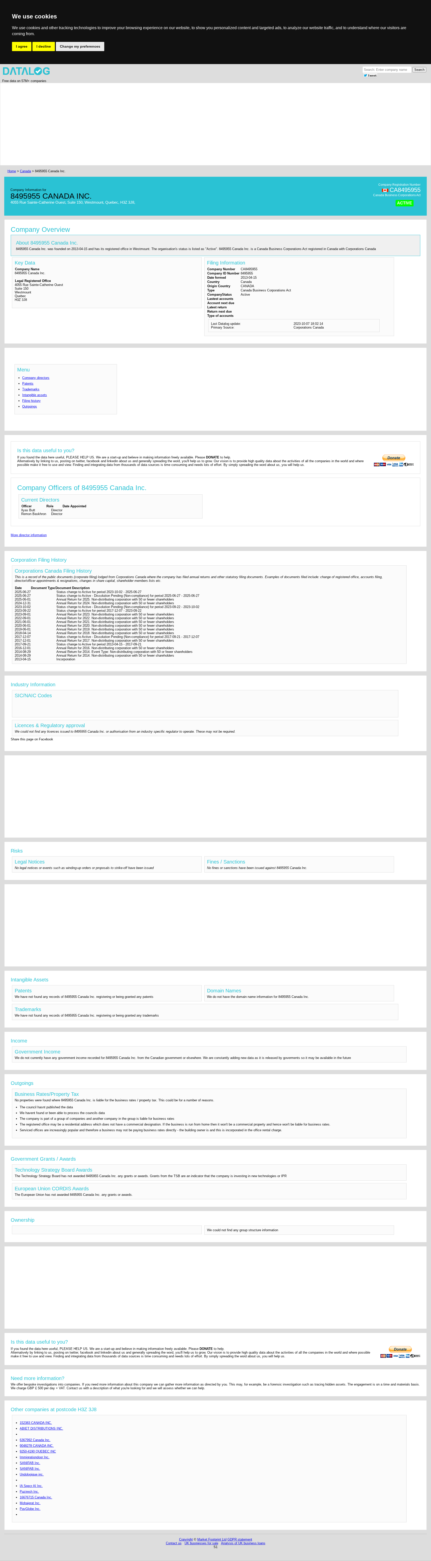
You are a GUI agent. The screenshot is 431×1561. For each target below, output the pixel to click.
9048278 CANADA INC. (37, 1446)
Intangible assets (34, 395)
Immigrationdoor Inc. (34, 1457)
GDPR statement (239, 1539)
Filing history (31, 401)
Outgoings (29, 406)
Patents (27, 383)
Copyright (186, 1539)
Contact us (174, 1543)
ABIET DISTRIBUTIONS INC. (41, 1428)
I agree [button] (21, 46)
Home (11, 171)
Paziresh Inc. (29, 1491)
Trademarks (30, 389)
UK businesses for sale (201, 1543)
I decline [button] (43, 46)
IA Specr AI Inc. (31, 1486)
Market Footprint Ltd (211, 1539)
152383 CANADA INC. (36, 1423)
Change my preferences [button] (80, 46)
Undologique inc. (32, 1474)
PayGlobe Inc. (30, 1509)
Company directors (35, 378)
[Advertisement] (156, 124)
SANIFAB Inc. (30, 1463)
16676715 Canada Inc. (36, 1497)
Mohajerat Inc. (30, 1503)
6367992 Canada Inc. (35, 1440)
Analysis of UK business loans (243, 1543)
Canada (25, 171)
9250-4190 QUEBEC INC (38, 1451)
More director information (29, 535)
